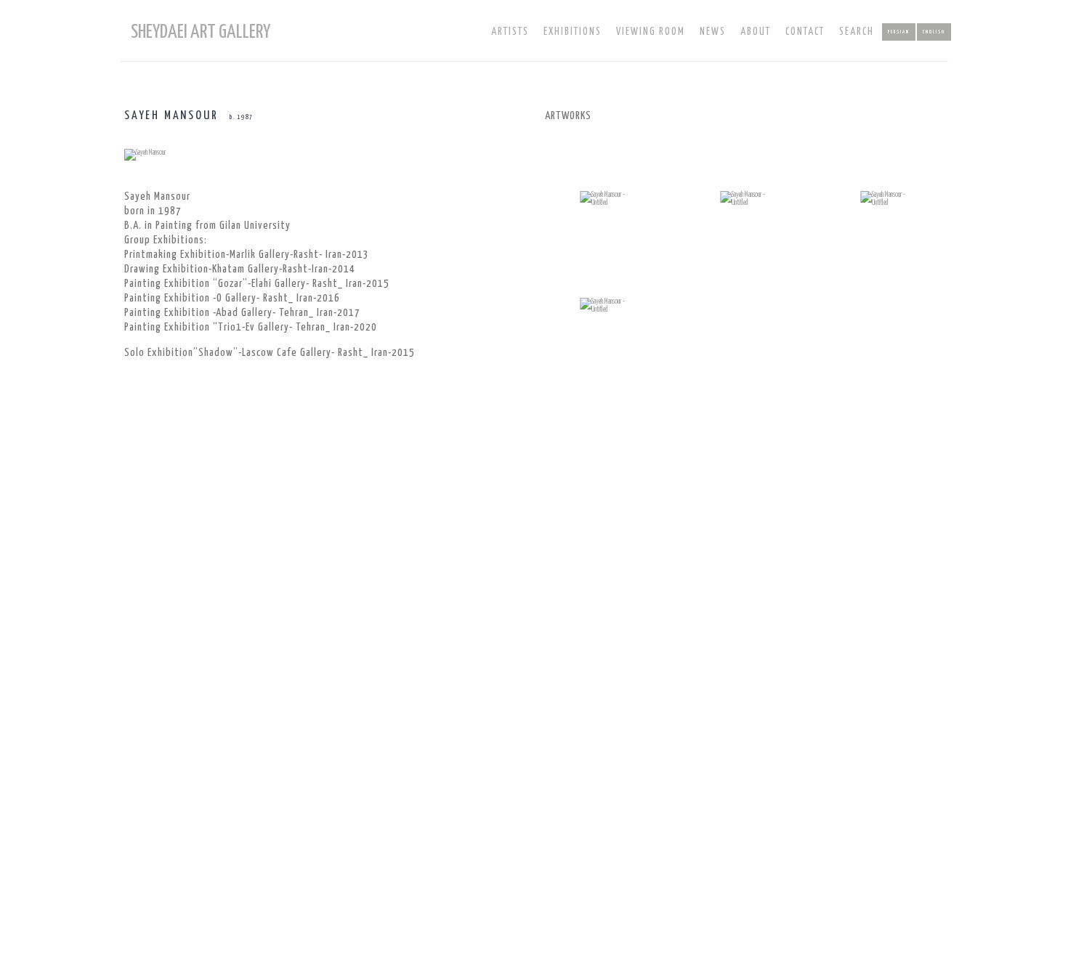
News (713, 32)
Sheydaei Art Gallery (200, 32)
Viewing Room (650, 32)
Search (856, 32)
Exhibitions (572, 32)
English (934, 32)
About (755, 32)
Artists (510, 32)
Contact (805, 32)
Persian (899, 32)
